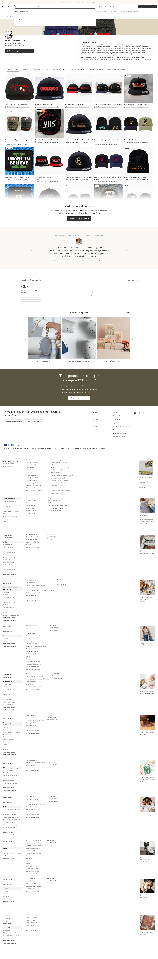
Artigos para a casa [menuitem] (54, 500)
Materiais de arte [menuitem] (31, 760)
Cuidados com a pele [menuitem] (9, 702)
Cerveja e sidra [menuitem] (30, 582)
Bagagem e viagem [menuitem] (32, 651)
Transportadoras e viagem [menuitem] (34, 843)
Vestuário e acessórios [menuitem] (33, 848)
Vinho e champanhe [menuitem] (32, 580)
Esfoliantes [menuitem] (29, 684)
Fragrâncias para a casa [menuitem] (55, 498)
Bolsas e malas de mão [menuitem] (33, 631)
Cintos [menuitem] (28, 628)
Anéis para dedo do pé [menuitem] (33, 728)
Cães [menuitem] (4, 850)
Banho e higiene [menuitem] (31, 801)
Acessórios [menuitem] (6, 636)
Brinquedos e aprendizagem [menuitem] (11, 819)
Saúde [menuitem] (28, 863)
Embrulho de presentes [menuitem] (10, 773)
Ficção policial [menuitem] (30, 920)
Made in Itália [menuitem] (55, 493)
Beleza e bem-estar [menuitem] (9, 506)
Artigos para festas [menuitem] (9, 778)
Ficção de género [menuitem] (31, 917)
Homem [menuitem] (5, 519)
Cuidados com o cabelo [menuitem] (10, 692)
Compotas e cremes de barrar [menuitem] (12, 610)
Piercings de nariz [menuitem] (31, 725)
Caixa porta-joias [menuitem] (8, 742)
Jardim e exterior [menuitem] (31, 510)
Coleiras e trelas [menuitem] (31, 850)
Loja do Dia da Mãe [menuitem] (32, 462)
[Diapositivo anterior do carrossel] (31, 250)
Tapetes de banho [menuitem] (31, 539)
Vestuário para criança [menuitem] (10, 830)
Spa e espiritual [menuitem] (8, 704)
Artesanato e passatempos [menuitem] (11, 768)
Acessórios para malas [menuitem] (33, 661)
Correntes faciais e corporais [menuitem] (35, 720)
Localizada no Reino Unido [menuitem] (59, 483)
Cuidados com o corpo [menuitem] (33, 881)
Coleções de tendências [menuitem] (10, 461)
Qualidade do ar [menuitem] (31, 796)
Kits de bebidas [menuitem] (31, 595)
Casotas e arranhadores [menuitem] (33, 853)
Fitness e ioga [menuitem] (7, 684)
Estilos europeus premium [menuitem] (59, 465)
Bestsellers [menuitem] (6, 918)
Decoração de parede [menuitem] (54, 510)
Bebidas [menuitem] (5, 594)
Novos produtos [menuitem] (31, 500)
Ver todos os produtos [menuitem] (9, 574)
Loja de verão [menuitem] (30, 467)
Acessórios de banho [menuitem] (32, 534)
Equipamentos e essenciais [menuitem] (11, 809)
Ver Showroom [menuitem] (7, 631)
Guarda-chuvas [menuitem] (30, 659)
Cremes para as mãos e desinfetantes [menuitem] (37, 679)
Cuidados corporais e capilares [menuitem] (35, 804)
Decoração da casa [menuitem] (32, 513)
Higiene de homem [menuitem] (9, 697)
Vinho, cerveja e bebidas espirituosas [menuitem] (10, 588)
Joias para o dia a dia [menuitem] (32, 488)
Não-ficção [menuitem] (6, 930)
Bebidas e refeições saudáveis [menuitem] (60, 470)
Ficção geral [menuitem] (30, 915)
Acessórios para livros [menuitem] (9, 938)
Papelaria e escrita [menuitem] (8, 780)
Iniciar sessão (131, 6)
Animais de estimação (120, 11)
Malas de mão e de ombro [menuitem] (34, 664)
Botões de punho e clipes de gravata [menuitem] (11, 733)
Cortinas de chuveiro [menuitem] (32, 542)
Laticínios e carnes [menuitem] (8, 607)
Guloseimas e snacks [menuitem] (32, 868)
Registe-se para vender (117, 6)
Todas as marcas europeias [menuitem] (59, 480)
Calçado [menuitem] (5, 638)
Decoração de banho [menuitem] (32, 537)
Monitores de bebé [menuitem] (32, 799)
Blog (106, 6)
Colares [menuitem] (5, 744)
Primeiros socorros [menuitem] (32, 809)
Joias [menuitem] (4, 509)
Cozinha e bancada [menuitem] (54, 503)
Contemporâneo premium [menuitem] (59, 462)
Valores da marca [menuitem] (8, 463)
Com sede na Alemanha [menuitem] (58, 488)
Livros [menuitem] (4, 521)
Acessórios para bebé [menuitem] (9, 822)
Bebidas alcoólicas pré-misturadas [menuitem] (37, 587)
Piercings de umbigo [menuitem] (32, 717)
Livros (136, 11)
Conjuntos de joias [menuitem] (8, 739)
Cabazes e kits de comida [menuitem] (11, 615)
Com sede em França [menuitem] (57, 485)
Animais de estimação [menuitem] (10, 516)
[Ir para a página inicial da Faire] (7, 6)
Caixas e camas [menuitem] (31, 856)
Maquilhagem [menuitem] (7, 694)
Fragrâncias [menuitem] (6, 686)
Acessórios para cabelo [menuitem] (33, 636)
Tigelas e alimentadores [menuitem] (33, 840)
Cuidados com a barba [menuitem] (33, 878)
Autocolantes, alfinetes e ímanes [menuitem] (10, 784)
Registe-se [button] (94, 2)
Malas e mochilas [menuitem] (31, 625)
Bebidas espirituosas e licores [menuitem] (35, 585)
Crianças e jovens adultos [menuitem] (11, 933)
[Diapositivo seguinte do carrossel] (126, 250)
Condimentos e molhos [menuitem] (10, 602)
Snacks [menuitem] (5, 612)
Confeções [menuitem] (6, 605)
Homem (130, 11)
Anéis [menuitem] (4, 747)
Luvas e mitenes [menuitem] (31, 633)
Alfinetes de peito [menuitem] (8, 730)
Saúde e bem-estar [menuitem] (9, 689)
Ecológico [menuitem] (6, 921)
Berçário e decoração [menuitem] (9, 814)
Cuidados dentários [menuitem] (32, 807)
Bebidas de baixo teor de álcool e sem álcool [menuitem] (40, 590)
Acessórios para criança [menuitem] (10, 824)
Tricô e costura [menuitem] (30, 765)
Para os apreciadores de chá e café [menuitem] (62, 475)
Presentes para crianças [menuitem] (33, 485)
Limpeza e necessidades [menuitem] (33, 845)
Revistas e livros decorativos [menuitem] (11, 935)
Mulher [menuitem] (5, 503)
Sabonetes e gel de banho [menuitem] (34, 686)
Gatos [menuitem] (5, 848)
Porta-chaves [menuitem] (30, 641)
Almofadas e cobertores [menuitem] (55, 508)
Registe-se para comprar (147, 6)
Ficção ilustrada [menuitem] (31, 925)
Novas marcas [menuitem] (30, 498)
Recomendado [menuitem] (7, 466)
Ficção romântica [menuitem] (31, 922)
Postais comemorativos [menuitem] (10, 775)
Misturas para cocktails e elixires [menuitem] (36, 593)
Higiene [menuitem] (28, 861)
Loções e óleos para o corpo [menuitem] (34, 676)
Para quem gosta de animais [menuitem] (35, 483)
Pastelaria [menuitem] (6, 592)
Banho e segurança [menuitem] (9, 807)
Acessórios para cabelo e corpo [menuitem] (11, 723)
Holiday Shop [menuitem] (30, 472)
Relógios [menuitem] (28, 656)
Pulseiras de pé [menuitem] (31, 715)
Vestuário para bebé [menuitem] (9, 827)
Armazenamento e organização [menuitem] (57, 505)
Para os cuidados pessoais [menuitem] (34, 490)
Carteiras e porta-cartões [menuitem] (34, 654)
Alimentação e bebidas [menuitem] (10, 501)
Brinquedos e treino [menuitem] (32, 866)
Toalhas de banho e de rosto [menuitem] (35, 812)
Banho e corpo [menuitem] (7, 681)
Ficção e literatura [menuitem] (8, 928)
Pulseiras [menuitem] (5, 727)
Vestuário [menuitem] (6, 641)
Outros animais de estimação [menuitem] (12, 853)
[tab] (13, 69)
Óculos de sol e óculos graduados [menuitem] (36, 646)
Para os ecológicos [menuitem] (32, 480)
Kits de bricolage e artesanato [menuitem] (35, 762)
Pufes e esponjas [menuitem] (31, 681)
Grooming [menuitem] (6, 888)
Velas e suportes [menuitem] (31, 508)
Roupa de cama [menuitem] (31, 505)
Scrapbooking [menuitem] (30, 768)
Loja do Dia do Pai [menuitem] (31, 465)
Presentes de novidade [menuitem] (33, 477)
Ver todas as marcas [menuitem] (9, 572)
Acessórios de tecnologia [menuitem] (34, 648)
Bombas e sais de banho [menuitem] (33, 674)
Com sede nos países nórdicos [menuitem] (60, 490)
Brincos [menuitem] (5, 736)
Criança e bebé (107, 11)
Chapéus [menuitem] (29, 638)
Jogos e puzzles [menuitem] (8, 770)
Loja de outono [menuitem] (30, 470)
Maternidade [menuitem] (7, 812)
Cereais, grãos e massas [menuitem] (10, 597)
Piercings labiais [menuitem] (31, 723)
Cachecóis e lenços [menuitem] (32, 643)
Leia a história (146, 59)
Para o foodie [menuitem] (55, 472)
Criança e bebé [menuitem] (7, 514)
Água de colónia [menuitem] (31, 883)
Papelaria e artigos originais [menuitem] (11, 511)
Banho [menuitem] (28, 503)
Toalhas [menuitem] (28, 544)
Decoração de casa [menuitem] (9, 498)
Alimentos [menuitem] (29, 858)
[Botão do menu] (2, 16)
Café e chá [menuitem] (6, 599)
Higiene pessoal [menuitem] (8, 699)
